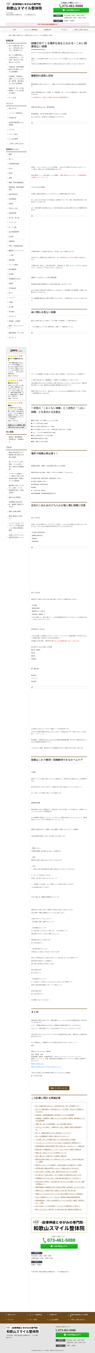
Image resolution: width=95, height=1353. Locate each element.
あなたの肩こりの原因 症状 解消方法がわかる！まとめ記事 (56, 1171)
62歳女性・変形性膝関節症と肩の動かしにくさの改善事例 (54, 1115)
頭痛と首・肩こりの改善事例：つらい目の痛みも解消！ (54, 1124)
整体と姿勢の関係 (15, 511)
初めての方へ (13, 108)
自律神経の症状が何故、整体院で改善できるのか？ (16, 504)
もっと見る (12, 97)
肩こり (11, 159)
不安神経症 (12, 288)
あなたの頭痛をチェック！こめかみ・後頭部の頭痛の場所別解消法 (57, 1197)
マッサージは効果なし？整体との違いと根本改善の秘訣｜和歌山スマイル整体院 (16, 477)
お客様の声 (47, 29)
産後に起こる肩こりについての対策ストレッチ (51, 1153)
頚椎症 (11, 283)
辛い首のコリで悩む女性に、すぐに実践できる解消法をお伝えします (58, 1175)
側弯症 (11, 203)
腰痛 (10, 154)
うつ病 (11, 255)
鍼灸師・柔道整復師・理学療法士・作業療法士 (16, 439)
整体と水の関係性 (15, 497)
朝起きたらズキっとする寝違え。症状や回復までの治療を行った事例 (58, 1165)
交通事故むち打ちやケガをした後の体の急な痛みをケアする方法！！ (58, 1178)
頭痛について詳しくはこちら (59, 1088)
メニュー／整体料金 (31, 29)
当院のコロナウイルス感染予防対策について (16, 536)
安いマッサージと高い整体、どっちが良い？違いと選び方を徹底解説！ (16, 465)
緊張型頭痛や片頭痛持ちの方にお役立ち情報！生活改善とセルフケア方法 (59, 1187)
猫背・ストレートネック (16, 327)
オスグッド (12, 316)
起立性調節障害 (14, 232)
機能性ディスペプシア (16, 250)
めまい (11, 168)
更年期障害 (12, 269)
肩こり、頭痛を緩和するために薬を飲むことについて (53, 1133)
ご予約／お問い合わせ (80, 29)
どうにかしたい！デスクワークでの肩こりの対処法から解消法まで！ (58, 1143)
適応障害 (12, 260)
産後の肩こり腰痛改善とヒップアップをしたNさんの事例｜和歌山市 (58, 1149)
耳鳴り (11, 173)
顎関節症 (12, 241)
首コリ (11, 293)
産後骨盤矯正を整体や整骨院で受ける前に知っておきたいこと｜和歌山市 (59, 1146)
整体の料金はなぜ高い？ (15, 517)
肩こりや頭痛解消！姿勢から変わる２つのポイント (52, 1136)
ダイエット (12, 337)
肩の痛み (12, 311)
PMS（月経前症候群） (16, 246)
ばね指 (11, 236)
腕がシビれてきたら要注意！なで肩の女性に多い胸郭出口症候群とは (58, 1209)
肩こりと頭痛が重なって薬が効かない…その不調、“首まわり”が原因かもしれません (16, 58)
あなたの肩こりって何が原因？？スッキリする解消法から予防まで (57, 1206)
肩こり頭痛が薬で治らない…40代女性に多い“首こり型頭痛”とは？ (57, 1106)
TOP (14, 29)
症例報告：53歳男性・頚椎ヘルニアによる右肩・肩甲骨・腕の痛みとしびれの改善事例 (16, 80)
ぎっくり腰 (12, 227)
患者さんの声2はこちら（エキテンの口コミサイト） (46, 1066)
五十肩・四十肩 (14, 218)
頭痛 (14, 35)
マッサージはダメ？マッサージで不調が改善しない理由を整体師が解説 (16, 526)
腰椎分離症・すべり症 (16, 333)
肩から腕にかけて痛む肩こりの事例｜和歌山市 (51, 1156)
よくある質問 (13, 139)
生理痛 (11, 274)
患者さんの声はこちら (37, 1063)
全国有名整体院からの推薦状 (16, 124)
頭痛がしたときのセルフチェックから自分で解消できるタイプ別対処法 (59, 1194)
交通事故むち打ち (15, 279)
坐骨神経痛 (12, 213)
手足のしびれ (13, 208)
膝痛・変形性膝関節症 (16, 182)
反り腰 (11, 307)
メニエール (12, 222)
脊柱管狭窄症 (13, 194)
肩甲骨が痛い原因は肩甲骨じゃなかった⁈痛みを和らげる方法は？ (57, 1168)
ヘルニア (12, 297)
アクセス (64, 29)
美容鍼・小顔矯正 (15, 321)
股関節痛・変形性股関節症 (16, 188)
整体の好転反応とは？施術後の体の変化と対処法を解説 (16, 455)
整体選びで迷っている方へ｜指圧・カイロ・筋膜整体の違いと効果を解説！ (16, 489)
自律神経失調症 (14, 163)
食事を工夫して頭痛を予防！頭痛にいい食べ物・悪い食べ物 (55, 1190)
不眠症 (11, 302)
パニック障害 (13, 265)
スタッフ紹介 (13, 134)
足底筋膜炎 (12, 199)
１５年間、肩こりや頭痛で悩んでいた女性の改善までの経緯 (55, 1139)
